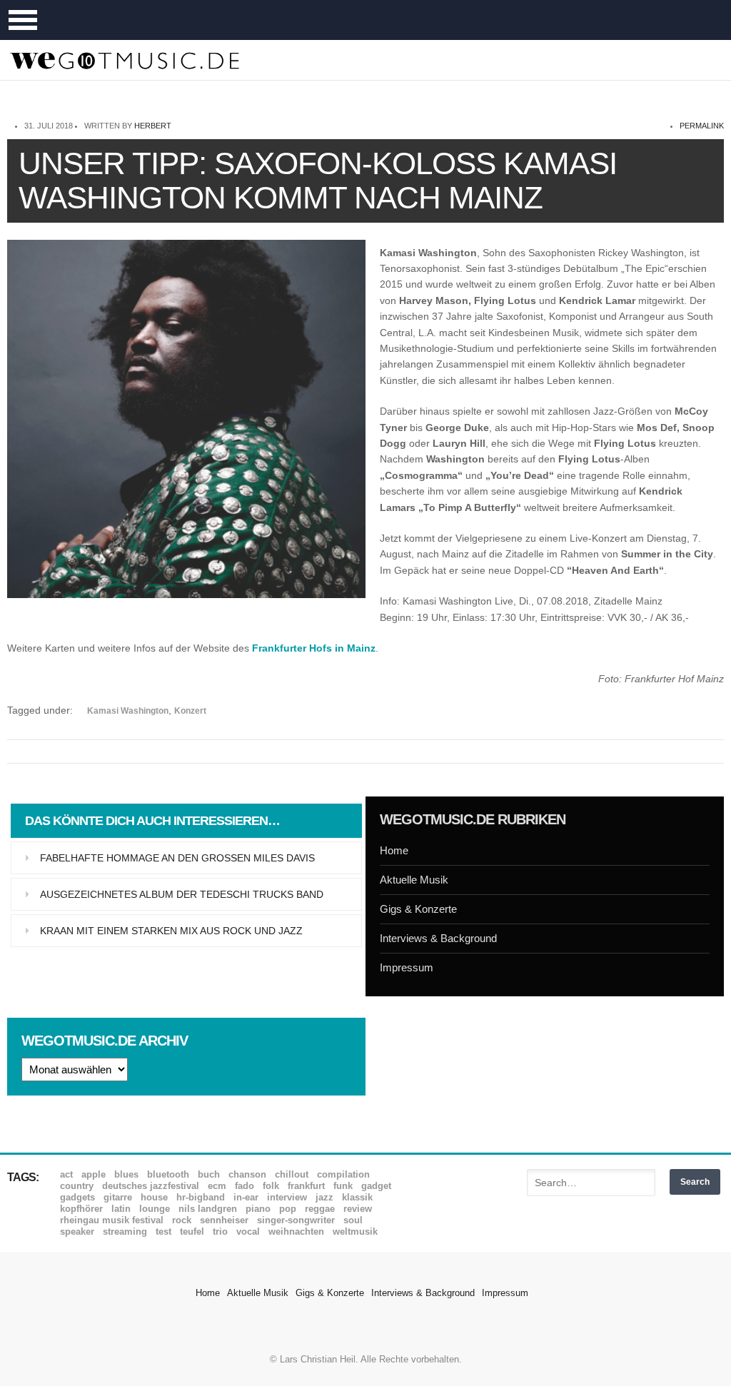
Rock (181, 1220)
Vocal (248, 1231)
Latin (121, 1208)
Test (163, 1231)
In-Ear (245, 1197)
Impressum (406, 967)
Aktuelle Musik (414, 880)
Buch (209, 1174)
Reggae (320, 1208)
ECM (217, 1185)
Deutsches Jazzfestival (150, 1185)
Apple (93, 1174)
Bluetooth (168, 1174)
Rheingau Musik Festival (111, 1220)
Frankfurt (306, 1185)
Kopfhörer (81, 1208)
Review (357, 1208)
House (154, 1197)
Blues (126, 1174)
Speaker (77, 1231)
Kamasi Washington (127, 711)
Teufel (192, 1231)
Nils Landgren (207, 1208)
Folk (271, 1185)
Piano (258, 1208)
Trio (220, 1231)
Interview (287, 1197)
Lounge (154, 1208)
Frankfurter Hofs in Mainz (313, 648)
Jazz (324, 1197)
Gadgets (77, 1197)
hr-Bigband (200, 1197)
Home (394, 850)
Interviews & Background (438, 938)
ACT (66, 1174)
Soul (353, 1220)
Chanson (247, 1174)
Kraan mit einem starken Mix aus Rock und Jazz (171, 930)
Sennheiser (224, 1220)
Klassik (357, 1197)
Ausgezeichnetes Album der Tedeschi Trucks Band (181, 894)
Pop (287, 1208)
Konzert (190, 711)
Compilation (343, 1174)
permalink (702, 125)
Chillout (291, 1174)
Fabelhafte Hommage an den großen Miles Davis (177, 858)
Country (77, 1185)
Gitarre (118, 1197)
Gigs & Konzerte (418, 909)
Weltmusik (355, 1231)
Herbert (152, 125)
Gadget (376, 1185)
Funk (343, 1185)
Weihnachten (296, 1231)
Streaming (125, 1231)
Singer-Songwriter (296, 1220)
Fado (244, 1185)
